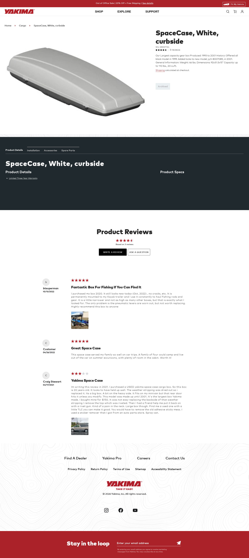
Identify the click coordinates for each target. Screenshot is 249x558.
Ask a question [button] (139, 252)
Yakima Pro (111, 458)
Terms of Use (121, 469)
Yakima (115, 493)
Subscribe (177, 543)
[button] (228, 11)
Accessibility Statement (166, 469)
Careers (143, 458)
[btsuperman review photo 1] (79, 320)
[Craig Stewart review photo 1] (79, 426)
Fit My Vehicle (237, 4)
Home (8, 25)
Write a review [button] (112, 252)
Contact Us (175, 458)
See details (147, 3)
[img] (80, 281)
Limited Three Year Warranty (23, 178)
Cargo (22, 25)
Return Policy (99, 469)
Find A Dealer (75, 458)
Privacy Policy (76, 469)
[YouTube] (139, 510)
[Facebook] (124, 510)
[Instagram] (110, 510)
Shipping (160, 70)
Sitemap (140, 469)
